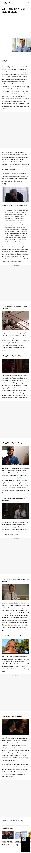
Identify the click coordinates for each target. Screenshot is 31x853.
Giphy (21, 820)
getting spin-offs (19, 155)
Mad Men (13, 69)
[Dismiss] (28, 838)
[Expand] (23, 838)
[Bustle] (6, 3)
